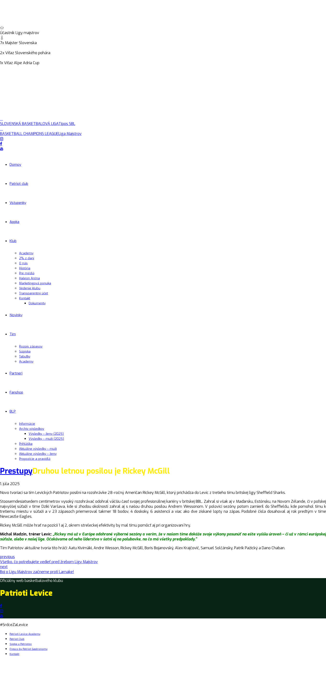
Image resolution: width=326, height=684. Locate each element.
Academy (26, 253)
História (24, 268)
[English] (2, 68)
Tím (13, 334)
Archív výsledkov (31, 429)
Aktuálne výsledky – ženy (38, 454)
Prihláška (25, 444)
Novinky (16, 315)
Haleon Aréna (29, 278)
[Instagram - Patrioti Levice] (1, 610)
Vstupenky (18, 202)
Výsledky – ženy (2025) (46, 434)
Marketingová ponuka (35, 283)
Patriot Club (17, 639)
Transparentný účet (33, 293)
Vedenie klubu (29, 288)
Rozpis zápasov (30, 346)
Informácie (27, 424)
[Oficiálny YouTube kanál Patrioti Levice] (1, 615)
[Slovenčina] (8, 68)
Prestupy (16, 471)
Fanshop (16, 392)
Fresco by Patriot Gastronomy (28, 649)
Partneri (16, 373)
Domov (15, 164)
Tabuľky (24, 356)
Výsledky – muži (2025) (46, 439)
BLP (13, 411)
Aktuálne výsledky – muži (38, 449)
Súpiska (25, 351)
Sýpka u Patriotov (21, 644)
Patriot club (19, 183)
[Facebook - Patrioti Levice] (1, 605)
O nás (23, 263)
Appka (14, 221)
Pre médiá (26, 273)
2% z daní (26, 258)
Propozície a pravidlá (34, 459)
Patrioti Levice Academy (25, 634)
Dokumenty (37, 303)
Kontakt (24, 298)
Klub (13, 240)
